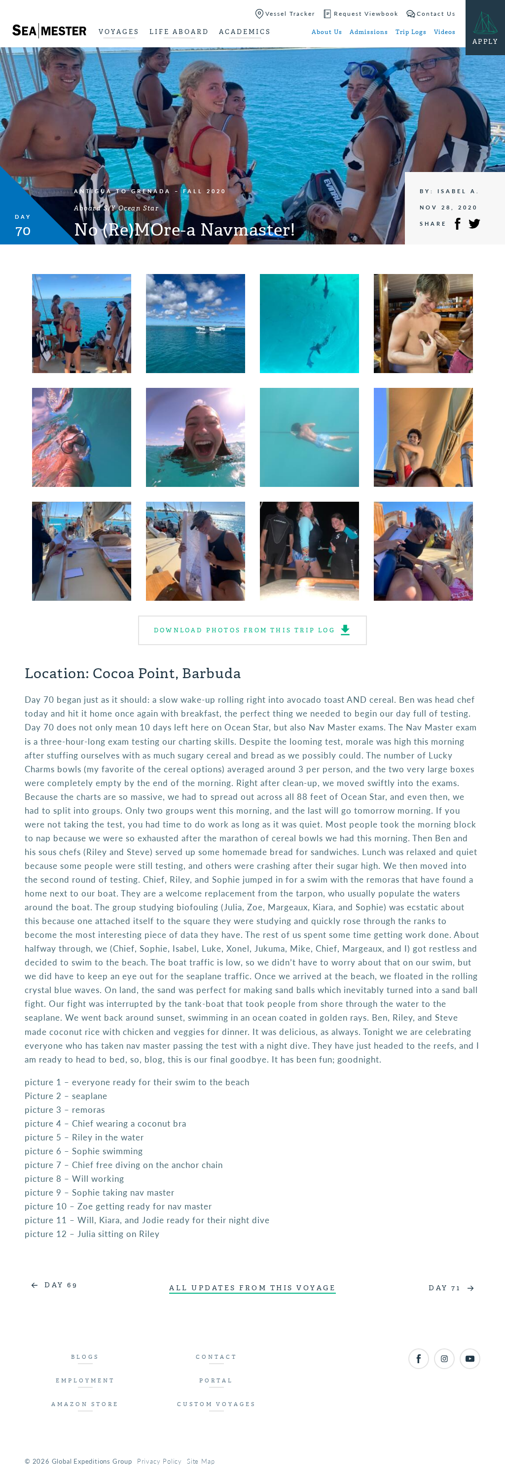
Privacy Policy (159, 1461)
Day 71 (445, 1288)
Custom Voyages (216, 1404)
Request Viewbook (366, 13)
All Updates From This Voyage (252, 1288)
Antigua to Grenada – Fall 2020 (150, 191)
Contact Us (436, 13)
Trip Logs (411, 32)
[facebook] (418, 1358)
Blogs (85, 1357)
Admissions (369, 32)
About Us (327, 32)
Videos (445, 32)
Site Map (201, 1461)
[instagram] (444, 1358)
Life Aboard (179, 32)
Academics (245, 32)
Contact (216, 1357)
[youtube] (470, 1358)
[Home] (49, 32)
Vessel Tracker (290, 13)
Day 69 (61, 1285)
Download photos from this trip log (244, 630)
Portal (216, 1380)
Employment (85, 1380)
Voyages (119, 32)
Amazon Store (85, 1404)
